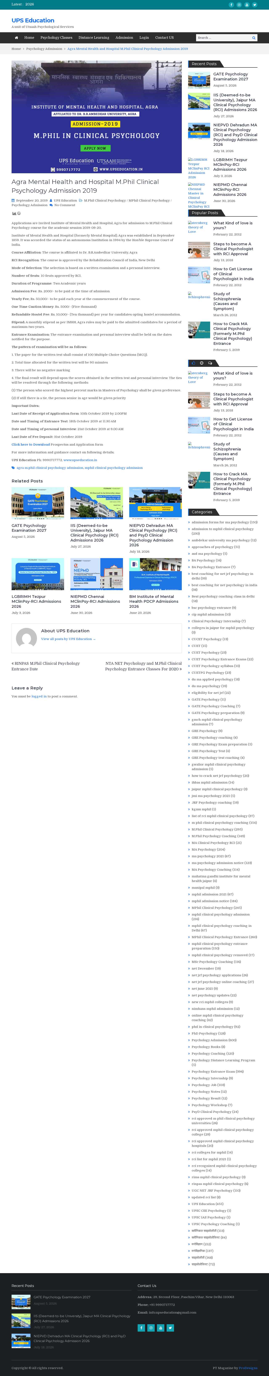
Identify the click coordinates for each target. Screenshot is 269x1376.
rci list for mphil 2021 (209, 1159)
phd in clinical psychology (212, 1027)
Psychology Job (204, 1085)
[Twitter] (254, 5)
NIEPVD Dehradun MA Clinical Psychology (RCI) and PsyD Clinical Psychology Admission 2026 (153, 535)
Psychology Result (206, 1098)
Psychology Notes (206, 1092)
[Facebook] (231, 5)
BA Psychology (203, 560)
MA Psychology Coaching (212, 870)
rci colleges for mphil (209, 1152)
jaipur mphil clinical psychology (217, 789)
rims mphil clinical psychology (216, 1177)
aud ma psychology (207, 554)
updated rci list (204, 1197)
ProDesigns (248, 1368)
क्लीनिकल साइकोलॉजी (204, 1231)
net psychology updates (210, 995)
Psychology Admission (29, 205)
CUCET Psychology (207, 639)
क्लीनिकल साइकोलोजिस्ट (206, 1237)
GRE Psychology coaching (212, 738)
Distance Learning (94, 38)
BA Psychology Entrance (211, 567)
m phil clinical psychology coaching (220, 823)
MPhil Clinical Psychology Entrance (220, 937)
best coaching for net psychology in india (224, 585)
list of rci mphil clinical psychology (220, 816)
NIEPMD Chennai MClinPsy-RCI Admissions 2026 (95, 601)
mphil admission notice (210, 901)
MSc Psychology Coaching (212, 962)
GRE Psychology (205, 731)
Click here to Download (31, 444)
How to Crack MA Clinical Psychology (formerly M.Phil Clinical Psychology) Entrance (232, 334)
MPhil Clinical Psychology (149, 200)
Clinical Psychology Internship (216, 621)
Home (29, 38)
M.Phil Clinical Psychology (105, 200)
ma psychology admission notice (218, 863)
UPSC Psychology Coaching (213, 1224)
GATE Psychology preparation (216, 713)
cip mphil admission (208, 614)
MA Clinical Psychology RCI (213, 843)
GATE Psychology (206, 699)
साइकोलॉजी (198, 1258)
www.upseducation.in (80, 460)
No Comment (64, 205)
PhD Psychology (204, 1033)
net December (203, 968)
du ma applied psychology (212, 679)
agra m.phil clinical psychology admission (50, 468)
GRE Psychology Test (208, 751)
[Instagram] (239, 5)
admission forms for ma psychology (220, 522)
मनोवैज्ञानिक (198, 1251)
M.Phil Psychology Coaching (214, 836)
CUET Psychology (206, 652)
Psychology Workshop (209, 1105)
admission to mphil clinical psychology (223, 529)
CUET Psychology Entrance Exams (219, 659)
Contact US (164, 38)
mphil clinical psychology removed (220, 955)
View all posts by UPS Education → (68, 639)
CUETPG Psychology (208, 673)
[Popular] (193, 363)
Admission (124, 38)
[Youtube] (247, 5)
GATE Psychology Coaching (213, 706)
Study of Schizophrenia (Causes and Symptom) (227, 301)
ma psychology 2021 (208, 856)
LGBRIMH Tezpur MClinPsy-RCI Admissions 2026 (36, 601)
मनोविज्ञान (197, 1244)
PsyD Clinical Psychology (211, 1112)
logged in (39, 696)
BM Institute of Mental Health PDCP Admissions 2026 (153, 601)
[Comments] (210, 363)
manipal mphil (203, 888)
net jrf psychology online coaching (219, 982)
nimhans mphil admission (212, 1009)
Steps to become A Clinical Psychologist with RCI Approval (233, 249)
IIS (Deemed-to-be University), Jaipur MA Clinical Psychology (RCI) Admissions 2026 (94, 533)
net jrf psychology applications (216, 975)
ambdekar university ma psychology (221, 540)
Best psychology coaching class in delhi (223, 596)
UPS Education (33, 20)
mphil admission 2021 (209, 894)
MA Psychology (204, 849)
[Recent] (201, 363)
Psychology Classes (56, 38)
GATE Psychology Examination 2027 (29, 528)
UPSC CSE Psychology (209, 1211)
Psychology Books (206, 1047)
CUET (196, 646)
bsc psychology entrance (211, 608)
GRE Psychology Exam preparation (219, 744)
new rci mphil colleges (210, 1002)
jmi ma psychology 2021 (211, 796)
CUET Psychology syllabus (212, 666)
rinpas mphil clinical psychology (218, 1184)
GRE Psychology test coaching (216, 758)
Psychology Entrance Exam (213, 1071)
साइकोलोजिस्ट (200, 1264)
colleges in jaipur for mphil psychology (223, 628)
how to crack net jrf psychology (217, 776)
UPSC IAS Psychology (209, 1217)
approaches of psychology (212, 547)
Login (144, 38)
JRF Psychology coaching (212, 802)
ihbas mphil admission (210, 782)
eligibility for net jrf (208, 693)
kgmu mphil (201, 809)
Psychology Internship (210, 1078)
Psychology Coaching (208, 1053)
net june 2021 (202, 989)
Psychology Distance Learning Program (223, 1060)
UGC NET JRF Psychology (212, 1190)
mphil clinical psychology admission (114, 468)
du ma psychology (206, 686)
